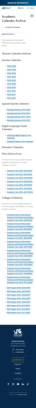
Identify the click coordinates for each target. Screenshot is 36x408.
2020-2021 (11, 80)
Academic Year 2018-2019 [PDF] (19, 185)
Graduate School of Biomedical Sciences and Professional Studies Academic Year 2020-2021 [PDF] (20, 244)
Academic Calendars (13, 27)
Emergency (18, 360)
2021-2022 (11, 77)
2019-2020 (11, 84)
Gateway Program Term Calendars (20, 141)
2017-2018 (11, 91)
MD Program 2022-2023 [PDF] (18, 291)
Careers (18, 373)
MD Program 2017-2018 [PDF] (18, 309)
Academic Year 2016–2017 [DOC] (20, 192)
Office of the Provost (18, 3)
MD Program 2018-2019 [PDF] (18, 305)
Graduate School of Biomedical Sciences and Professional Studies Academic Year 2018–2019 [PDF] (20, 262)
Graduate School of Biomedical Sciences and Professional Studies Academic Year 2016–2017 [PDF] (20, 279)
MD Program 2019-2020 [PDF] (18, 302)
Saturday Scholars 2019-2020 (18, 110)
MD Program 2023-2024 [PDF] (18, 288)
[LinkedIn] (23, 384)
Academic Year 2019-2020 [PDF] (19, 181)
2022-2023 (11, 73)
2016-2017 (11, 94)
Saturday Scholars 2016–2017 (18, 120)
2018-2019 (11, 87)
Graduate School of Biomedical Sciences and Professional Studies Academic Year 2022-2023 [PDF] (20, 226)
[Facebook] (8, 384)
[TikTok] (28, 384)
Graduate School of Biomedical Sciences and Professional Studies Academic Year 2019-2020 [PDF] (20, 253)
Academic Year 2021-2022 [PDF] (19, 174)
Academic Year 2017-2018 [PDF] (19, 189)
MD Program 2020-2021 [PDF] (18, 298)
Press (18, 369)
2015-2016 (11, 98)
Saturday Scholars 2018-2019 (18, 113)
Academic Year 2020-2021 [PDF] (19, 178)
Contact (18, 364)
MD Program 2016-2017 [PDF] (18, 313)
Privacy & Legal (22, 394)
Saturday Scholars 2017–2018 (18, 117)
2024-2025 (11, 66)
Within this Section (8, 34)
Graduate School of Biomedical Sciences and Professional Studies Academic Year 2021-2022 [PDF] (20, 235)
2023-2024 (11, 70)
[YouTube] (18, 384)
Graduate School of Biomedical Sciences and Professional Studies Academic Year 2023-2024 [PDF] (20, 217)
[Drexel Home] (6, 8)
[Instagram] (13, 384)
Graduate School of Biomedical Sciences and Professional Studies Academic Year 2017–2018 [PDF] (20, 271)
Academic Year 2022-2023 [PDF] (19, 171)
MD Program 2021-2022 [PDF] (18, 295)
